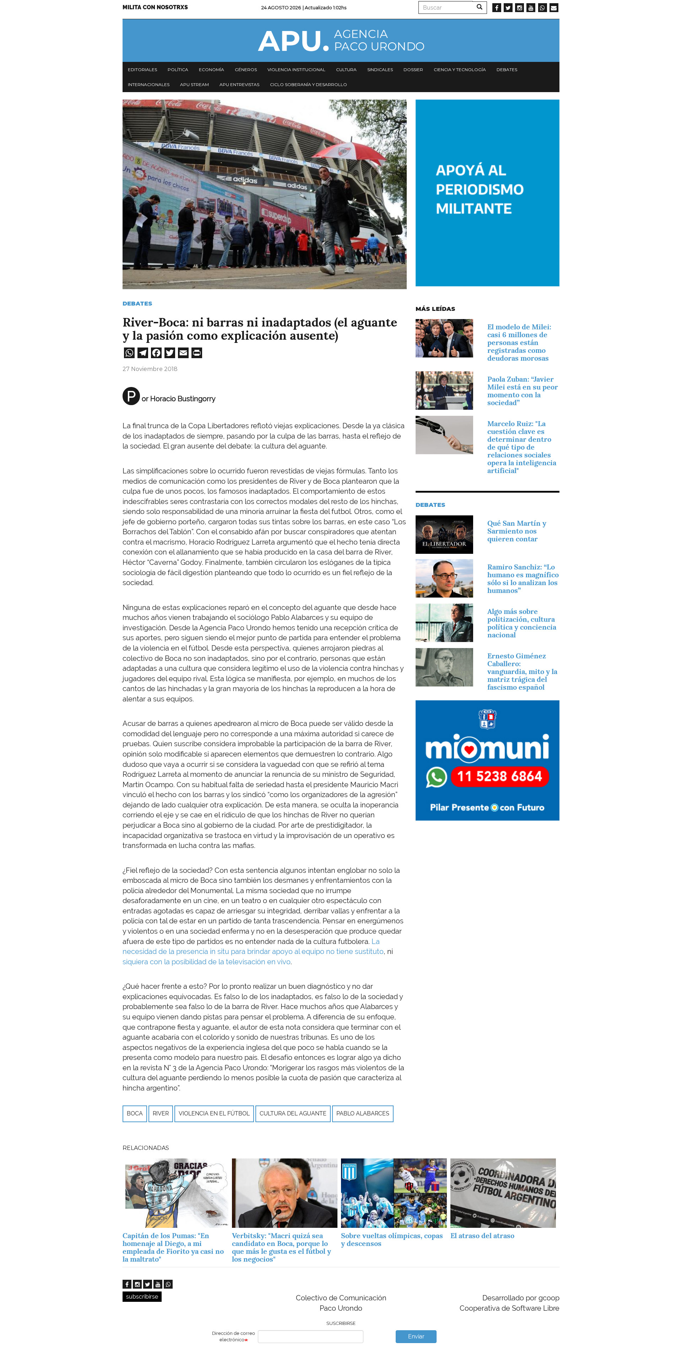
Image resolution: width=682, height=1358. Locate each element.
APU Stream (194, 84)
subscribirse (142, 1296)
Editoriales (142, 69)
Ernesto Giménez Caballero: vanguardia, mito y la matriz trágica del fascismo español (522, 671)
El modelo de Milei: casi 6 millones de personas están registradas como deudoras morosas (519, 342)
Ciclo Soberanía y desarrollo (308, 84)
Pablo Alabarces (362, 1113)
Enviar (416, 1336)
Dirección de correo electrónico (233, 1337)
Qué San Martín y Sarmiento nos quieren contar (516, 531)
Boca (135, 1113)
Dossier (413, 69)
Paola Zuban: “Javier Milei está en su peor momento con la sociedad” (522, 391)
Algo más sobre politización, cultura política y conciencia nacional (521, 623)
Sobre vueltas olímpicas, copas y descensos (392, 1239)
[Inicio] (341, 40)
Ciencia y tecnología (460, 69)
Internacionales (148, 84)
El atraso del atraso (482, 1235)
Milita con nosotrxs (155, 7)
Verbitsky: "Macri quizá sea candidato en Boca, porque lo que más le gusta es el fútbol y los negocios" (281, 1247)
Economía (211, 69)
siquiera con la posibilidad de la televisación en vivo (207, 962)
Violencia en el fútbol (214, 1113)
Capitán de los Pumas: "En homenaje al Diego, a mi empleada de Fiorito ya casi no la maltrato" (173, 1247)
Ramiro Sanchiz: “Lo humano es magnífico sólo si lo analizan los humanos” (523, 578)
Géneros (246, 69)
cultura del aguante (293, 1113)
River (161, 1113)
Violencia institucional (296, 69)
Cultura (346, 69)
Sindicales (380, 69)
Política (178, 69)
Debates (507, 69)
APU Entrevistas (239, 84)
